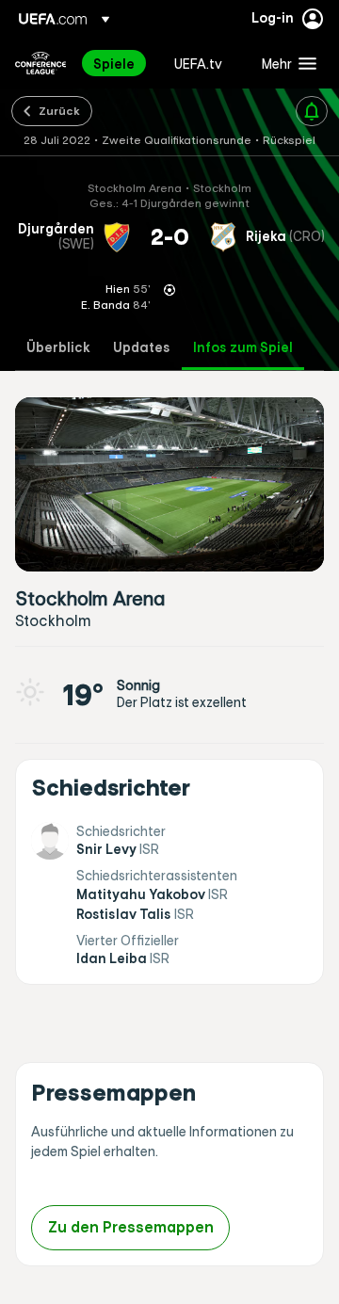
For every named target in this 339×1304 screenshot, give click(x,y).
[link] (114, 63)
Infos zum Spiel (243, 348)
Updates (141, 348)
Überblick (58, 348)
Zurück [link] (59, 110)
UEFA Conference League (40, 63)
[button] (285, 63)
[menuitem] (117, 63)
